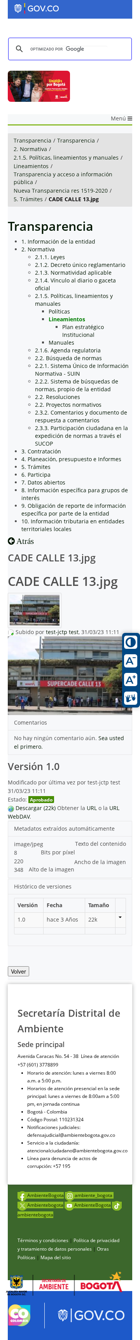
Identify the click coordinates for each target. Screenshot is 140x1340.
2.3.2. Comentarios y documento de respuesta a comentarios (81, 416)
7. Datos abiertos (43, 482)
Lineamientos (31, 166)
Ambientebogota (45, 1205)
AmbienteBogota (45, 1195)
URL (92, 808)
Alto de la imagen (51, 869)
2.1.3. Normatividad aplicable (73, 272)
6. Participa (36, 474)
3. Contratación (41, 451)
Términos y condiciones (43, 1240)
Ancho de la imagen (100, 862)
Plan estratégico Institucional (83, 330)
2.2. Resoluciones (57, 397)
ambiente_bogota (94, 1195)
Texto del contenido (100, 843)
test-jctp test (62, 632)
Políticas (59, 311)
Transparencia (32, 140)
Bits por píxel (58, 852)
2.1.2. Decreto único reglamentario (80, 264)
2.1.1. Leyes (50, 257)
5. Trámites (28, 199)
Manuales (61, 342)
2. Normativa (30, 149)
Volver (18, 971)
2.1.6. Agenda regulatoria (68, 350)
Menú (119, 118)
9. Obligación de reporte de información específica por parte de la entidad (73, 509)
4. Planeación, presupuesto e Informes (71, 459)
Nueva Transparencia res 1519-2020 (61, 190)
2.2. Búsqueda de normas (68, 358)
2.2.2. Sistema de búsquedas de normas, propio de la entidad (76, 385)
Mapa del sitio (55, 1257)
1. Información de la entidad (58, 241)
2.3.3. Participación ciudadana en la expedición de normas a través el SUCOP (81, 435)
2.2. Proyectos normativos (68, 404)
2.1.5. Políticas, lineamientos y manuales (66, 157)
